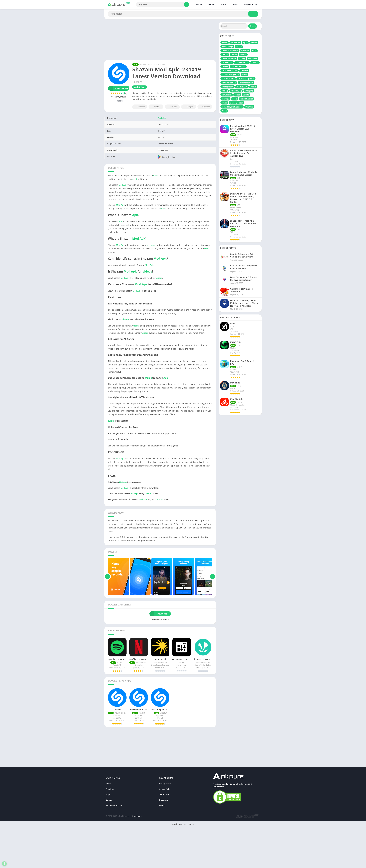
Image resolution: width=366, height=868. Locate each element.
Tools (234, 98)
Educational (227, 62)
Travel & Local (246, 98)
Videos (125, 319)
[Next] (212, 576)
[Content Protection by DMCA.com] (227, 803)
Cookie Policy (165, 789)
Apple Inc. (162, 118)
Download (162, 613)
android (148, 494)
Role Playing (236, 90)
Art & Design (227, 46)
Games (211, 4)
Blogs (234, 4)
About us (110, 789)
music (156, 175)
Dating (242, 58)
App (165, 377)
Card (254, 50)
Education (252, 58)
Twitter (156, 107)
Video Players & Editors (232, 106)
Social (237, 94)
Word (224, 111)
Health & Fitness (238, 66)
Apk (135, 215)
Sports (246, 94)
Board (239, 46)
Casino (225, 54)
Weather (249, 106)
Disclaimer (163, 800)
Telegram (190, 107)
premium (151, 245)
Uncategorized (236, 102)
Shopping (249, 90)
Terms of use (164, 794)
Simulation (226, 94)
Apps (223, 4)
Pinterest (173, 107)
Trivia (224, 102)
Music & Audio (159, 64)
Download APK (121, 88)
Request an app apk (114, 805)
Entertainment (241, 62)
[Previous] (107, 576)
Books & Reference (230, 50)
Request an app (251, 4)
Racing (225, 90)
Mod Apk (123, 185)
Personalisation (229, 82)
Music (148, 377)
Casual (234, 54)
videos (147, 271)
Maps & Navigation (230, 74)
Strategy (225, 98)
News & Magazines (246, 78)
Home (199, 4)
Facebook (141, 107)
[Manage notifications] (4, 863)
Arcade (254, 42)
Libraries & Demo (229, 70)
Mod (206, 248)
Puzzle (253, 86)
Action (224, 42)
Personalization (246, 82)
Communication (229, 58)
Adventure (235, 42)
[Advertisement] (86, 847)
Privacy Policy (165, 783)
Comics (243, 54)
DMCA (162, 805)
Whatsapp (206, 107)
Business (245, 50)
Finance (254, 62)
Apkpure (138, 816)
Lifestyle (244, 70)
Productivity (241, 86)
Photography (227, 86)
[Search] (186, 4)
